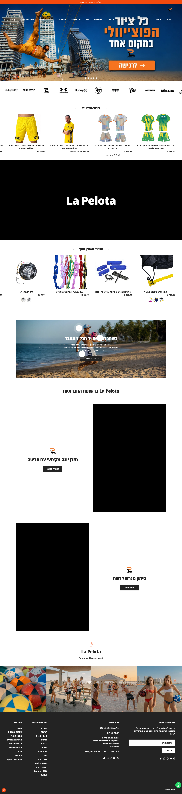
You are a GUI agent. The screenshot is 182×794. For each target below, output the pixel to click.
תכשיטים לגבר (60, 19)
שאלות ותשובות (15, 732)
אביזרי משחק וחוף (91, 249)
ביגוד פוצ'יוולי (91, 108)
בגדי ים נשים (44, 19)
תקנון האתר (16, 736)
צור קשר (18, 755)
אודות (19, 728)
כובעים (122, 19)
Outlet (13, 19)
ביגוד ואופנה (146, 19)
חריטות (158, 19)
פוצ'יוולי (111, 19)
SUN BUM (98, 19)
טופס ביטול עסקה (14, 759)
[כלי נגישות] (4, 790)
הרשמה (168, 750)
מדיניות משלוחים (14, 739)
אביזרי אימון (75, 19)
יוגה (87, 19)
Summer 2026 (27, 19)
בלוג (20, 751)
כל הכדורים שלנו (91, 358)
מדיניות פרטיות (15, 743)
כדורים (169, 19)
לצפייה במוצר (52, 469)
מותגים (133, 19)
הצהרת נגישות (15, 747)
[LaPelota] (170, 10)
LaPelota (166, 790)
